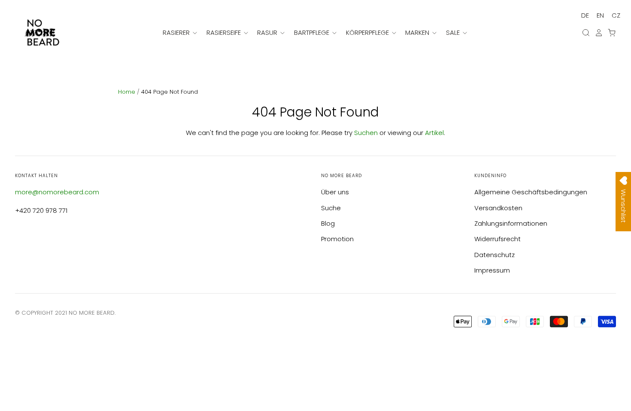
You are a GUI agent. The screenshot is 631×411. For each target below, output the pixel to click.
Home (127, 92)
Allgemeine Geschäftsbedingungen (530, 191)
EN (600, 15)
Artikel (434, 132)
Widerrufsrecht (497, 238)
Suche (331, 207)
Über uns (335, 191)
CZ (616, 15)
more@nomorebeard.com (57, 191)
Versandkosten (498, 207)
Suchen (366, 132)
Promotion (337, 238)
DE (585, 15)
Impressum (492, 270)
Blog (328, 223)
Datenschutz (494, 254)
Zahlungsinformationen (510, 223)
